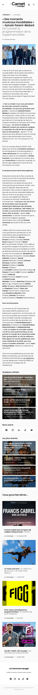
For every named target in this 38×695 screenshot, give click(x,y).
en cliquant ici (28, 358)
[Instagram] (13, 430)
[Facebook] (6, 430)
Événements (6, 15)
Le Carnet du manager (19, 668)
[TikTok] (25, 430)
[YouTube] (31, 430)
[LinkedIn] (19, 430)
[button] (3, 4)
